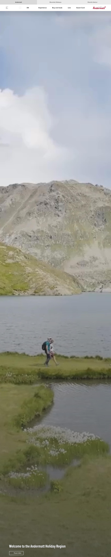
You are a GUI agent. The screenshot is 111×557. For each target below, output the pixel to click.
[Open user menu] (21, 8)
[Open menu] (7, 8)
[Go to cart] (15, 8)
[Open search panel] (11, 8)
